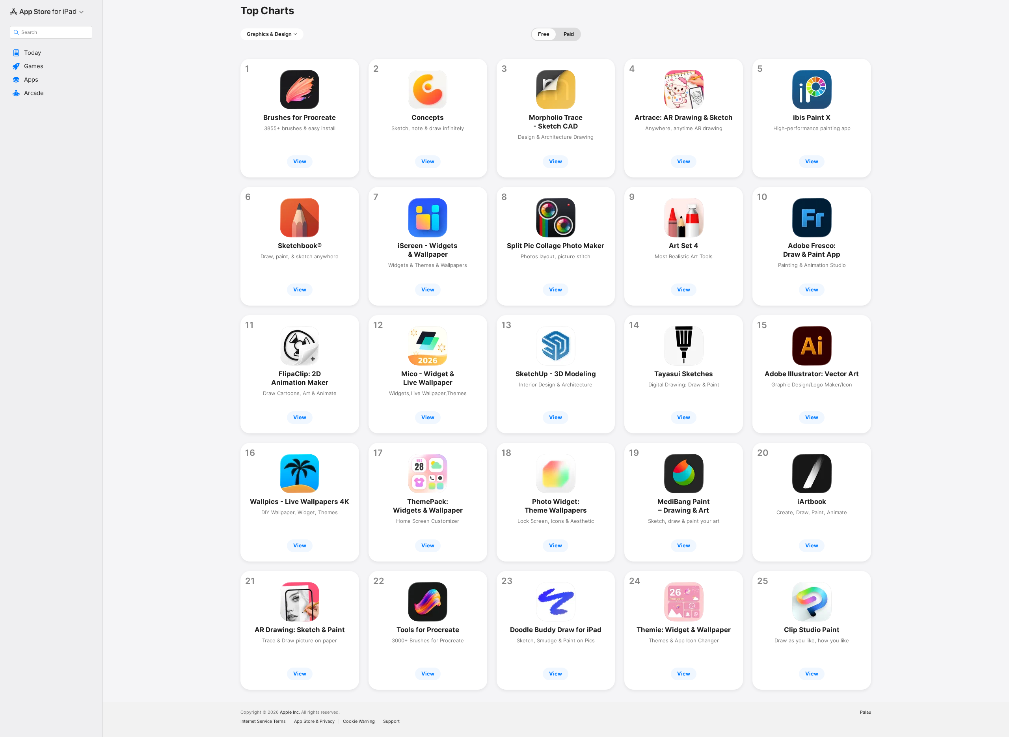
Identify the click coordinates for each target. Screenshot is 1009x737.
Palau (865, 712)
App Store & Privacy (314, 721)
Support (391, 721)
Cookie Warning (359, 721)
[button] (51, 53)
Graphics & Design (269, 34)
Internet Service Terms (263, 721)
